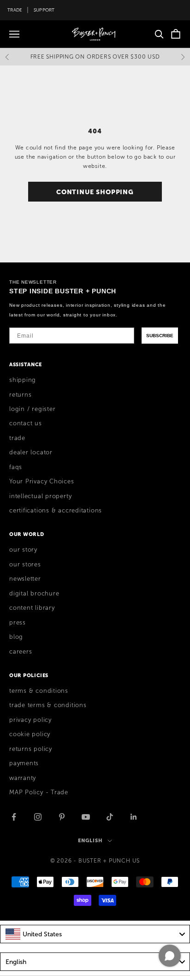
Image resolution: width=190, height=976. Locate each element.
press (17, 622)
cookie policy (29, 734)
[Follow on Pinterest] (61, 816)
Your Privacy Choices (41, 481)
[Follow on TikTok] (109, 816)
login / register (32, 409)
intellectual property (40, 496)
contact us (25, 423)
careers (20, 652)
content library (32, 608)
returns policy (30, 749)
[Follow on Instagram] (37, 816)
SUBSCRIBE (159, 335)
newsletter (25, 579)
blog (16, 637)
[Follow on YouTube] (85, 816)
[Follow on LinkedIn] (133, 816)
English (90, 840)
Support (44, 9)
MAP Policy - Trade (38, 792)
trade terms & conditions (48, 705)
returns (20, 395)
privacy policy (30, 720)
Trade (14, 9)
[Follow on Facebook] (13, 816)
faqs (15, 467)
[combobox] (95, 934)
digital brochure (34, 593)
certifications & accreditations (55, 510)
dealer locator (31, 452)
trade (17, 438)
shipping (22, 380)
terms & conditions (38, 691)
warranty (22, 778)
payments (24, 763)
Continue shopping (95, 192)
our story (23, 550)
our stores (25, 564)
